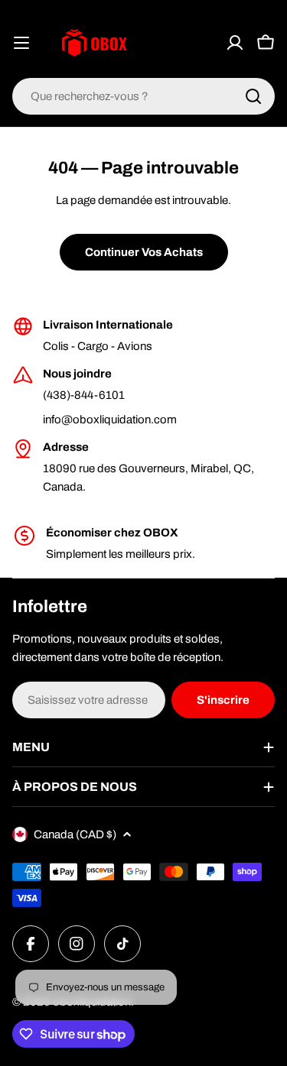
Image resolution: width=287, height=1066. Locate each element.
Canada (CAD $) (75, 834)
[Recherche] (253, 96)
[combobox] (143, 96)
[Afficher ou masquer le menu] (21, 43)
